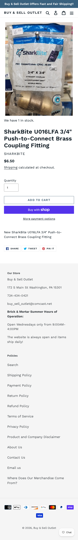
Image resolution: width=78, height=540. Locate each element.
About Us (14, 447)
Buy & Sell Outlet (23, 12)
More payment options (39, 218)
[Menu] (72, 12)
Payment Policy (19, 385)
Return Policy (17, 396)
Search (12, 365)
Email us (14, 468)
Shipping (10, 167)
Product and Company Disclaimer (33, 437)
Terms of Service (20, 416)
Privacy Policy (18, 426)
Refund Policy (18, 406)
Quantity (10, 180)
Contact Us (16, 457)
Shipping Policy (19, 375)
